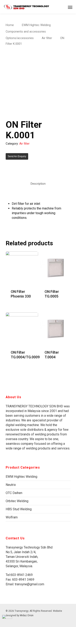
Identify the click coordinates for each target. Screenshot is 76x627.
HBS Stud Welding (19, 509)
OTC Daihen (14, 493)
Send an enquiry (17, 156)
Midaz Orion (26, 615)
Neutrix (11, 485)
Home (10, 25)
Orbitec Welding (17, 501)
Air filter (47, 38)
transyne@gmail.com (29, 584)
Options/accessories (20, 38)
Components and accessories (26, 31)
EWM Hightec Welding (36, 25)
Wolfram (12, 517)
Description (38, 183)
